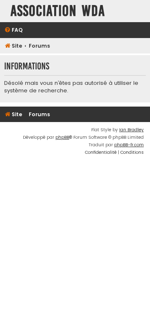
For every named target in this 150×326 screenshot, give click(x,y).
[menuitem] (13, 30)
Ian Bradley (131, 130)
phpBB (62, 137)
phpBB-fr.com (129, 145)
